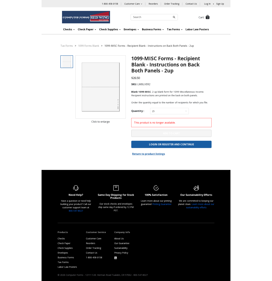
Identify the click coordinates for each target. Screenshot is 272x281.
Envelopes (130, 29)
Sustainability (121, 247)
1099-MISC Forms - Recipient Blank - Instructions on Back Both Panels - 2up (149, 45)
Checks (68, 29)
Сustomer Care (132, 3)
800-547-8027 (76, 210)
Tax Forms (174, 29)
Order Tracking (171, 3)
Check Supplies (109, 29)
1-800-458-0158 (110, 3)
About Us (119, 238)
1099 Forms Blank (88, 45)
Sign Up (220, 3)
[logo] (86, 17)
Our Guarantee (121, 243)
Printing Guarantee (161, 204)
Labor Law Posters (197, 29)
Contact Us (191, 3)
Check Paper (86, 29)
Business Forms (152, 29)
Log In (207, 3)
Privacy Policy (121, 252)
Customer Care (93, 238)
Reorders (153, 3)
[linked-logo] (115, 258)
